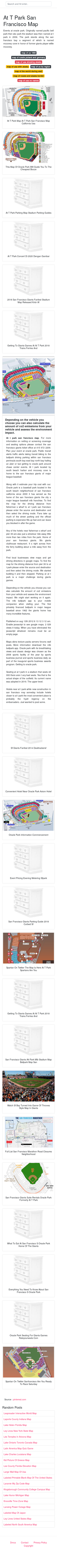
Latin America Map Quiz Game (18, 1448)
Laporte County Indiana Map (17, 1419)
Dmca (13, 1542)
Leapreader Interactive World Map (20, 1413)
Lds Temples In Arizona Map (17, 1436)
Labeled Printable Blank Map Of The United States (28, 1477)
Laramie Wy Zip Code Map (16, 1483)
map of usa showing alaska (28, 62)
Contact (24, 1542)
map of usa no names (28, 80)
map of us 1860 (28, 52)
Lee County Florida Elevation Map (20, 1465)
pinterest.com (19, 1399)
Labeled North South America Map (20, 1524)
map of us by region (40, 66)
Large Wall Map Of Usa (15, 1471)
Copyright (28, 1545)
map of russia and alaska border (28, 75)
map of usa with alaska (17, 66)
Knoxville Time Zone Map (16, 1501)
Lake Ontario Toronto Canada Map (20, 1442)
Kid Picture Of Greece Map (16, 1460)
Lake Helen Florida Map (15, 1424)
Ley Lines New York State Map (18, 1430)
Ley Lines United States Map (17, 1518)
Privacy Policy (40, 1542)
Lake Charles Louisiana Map (17, 1454)
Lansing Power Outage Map (17, 1506)
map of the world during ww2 (28, 71)
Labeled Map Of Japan (15, 1512)
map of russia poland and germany (28, 57)
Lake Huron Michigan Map (16, 1495)
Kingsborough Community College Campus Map (27, 1489)
